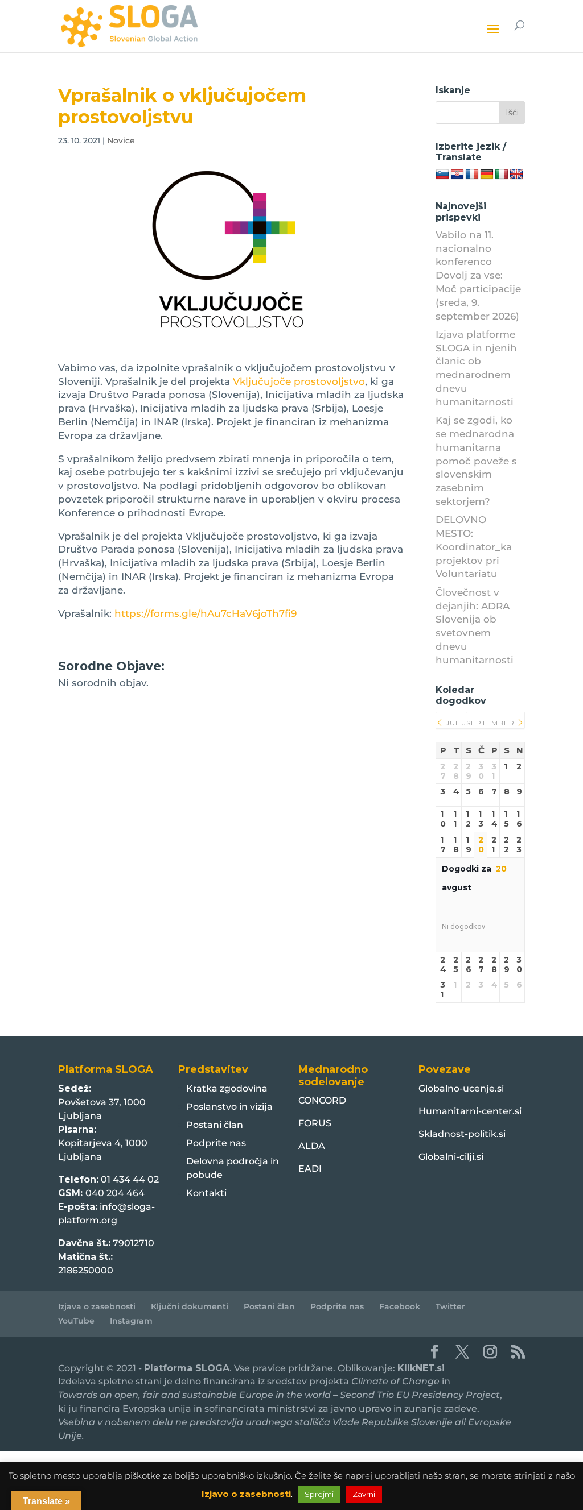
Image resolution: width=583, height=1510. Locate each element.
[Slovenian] (442, 174)
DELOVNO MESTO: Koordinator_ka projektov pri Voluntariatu (474, 546)
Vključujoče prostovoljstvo (299, 381)
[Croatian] (457, 174)
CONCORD (322, 1100)
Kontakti (206, 1193)
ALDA (311, 1145)
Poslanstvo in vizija (229, 1106)
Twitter (450, 1306)
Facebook (399, 1306)
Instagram (131, 1321)
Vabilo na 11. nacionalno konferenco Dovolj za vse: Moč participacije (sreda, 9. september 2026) (478, 275)
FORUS (314, 1123)
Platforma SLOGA (186, 1368)
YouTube (76, 1321)
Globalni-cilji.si (450, 1156)
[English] (516, 174)
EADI (310, 1168)
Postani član (214, 1124)
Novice (121, 140)
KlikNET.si (421, 1368)
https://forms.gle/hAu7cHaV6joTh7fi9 (205, 613)
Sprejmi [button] (319, 1494)
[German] (487, 174)
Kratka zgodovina (227, 1088)
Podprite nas (216, 1143)
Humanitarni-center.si (470, 1111)
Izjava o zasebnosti (97, 1306)
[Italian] (501, 174)
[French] (472, 174)
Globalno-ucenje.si (461, 1088)
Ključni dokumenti (189, 1306)
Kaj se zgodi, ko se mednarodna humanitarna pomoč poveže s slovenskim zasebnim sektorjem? (476, 460)
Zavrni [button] (363, 1494)
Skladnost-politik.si (462, 1134)
